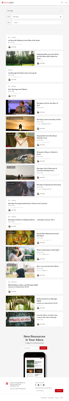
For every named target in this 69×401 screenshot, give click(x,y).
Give (61, 397)
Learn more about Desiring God (18, 388)
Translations (44, 397)
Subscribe (43, 348)
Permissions (51, 397)
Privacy (57, 397)
